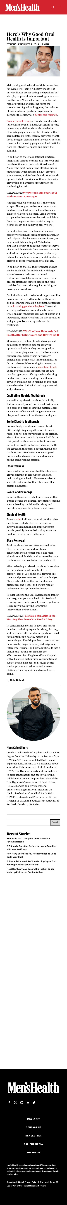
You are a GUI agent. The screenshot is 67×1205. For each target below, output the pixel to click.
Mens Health (17, 44)
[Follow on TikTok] (34, 1102)
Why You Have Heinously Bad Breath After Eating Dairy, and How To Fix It (33, 333)
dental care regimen (46, 114)
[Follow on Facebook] (9, 1102)
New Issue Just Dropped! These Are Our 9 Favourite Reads (31, 943)
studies (18, 519)
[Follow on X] (15, 1102)
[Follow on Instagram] (21, 1102)
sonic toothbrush (47, 367)
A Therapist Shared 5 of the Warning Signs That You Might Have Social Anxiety (31, 1045)
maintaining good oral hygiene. (27, 306)
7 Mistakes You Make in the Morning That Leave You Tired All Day (31, 617)
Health (45, 44)
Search (55, 822)
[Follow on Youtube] (27, 1102)
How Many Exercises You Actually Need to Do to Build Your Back (30, 993)
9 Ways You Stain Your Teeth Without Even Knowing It (32, 194)
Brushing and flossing (19, 121)
